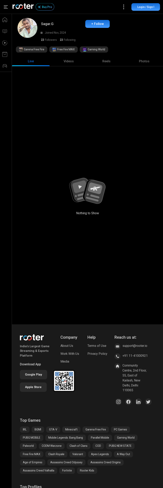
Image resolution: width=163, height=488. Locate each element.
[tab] (31, 61)
